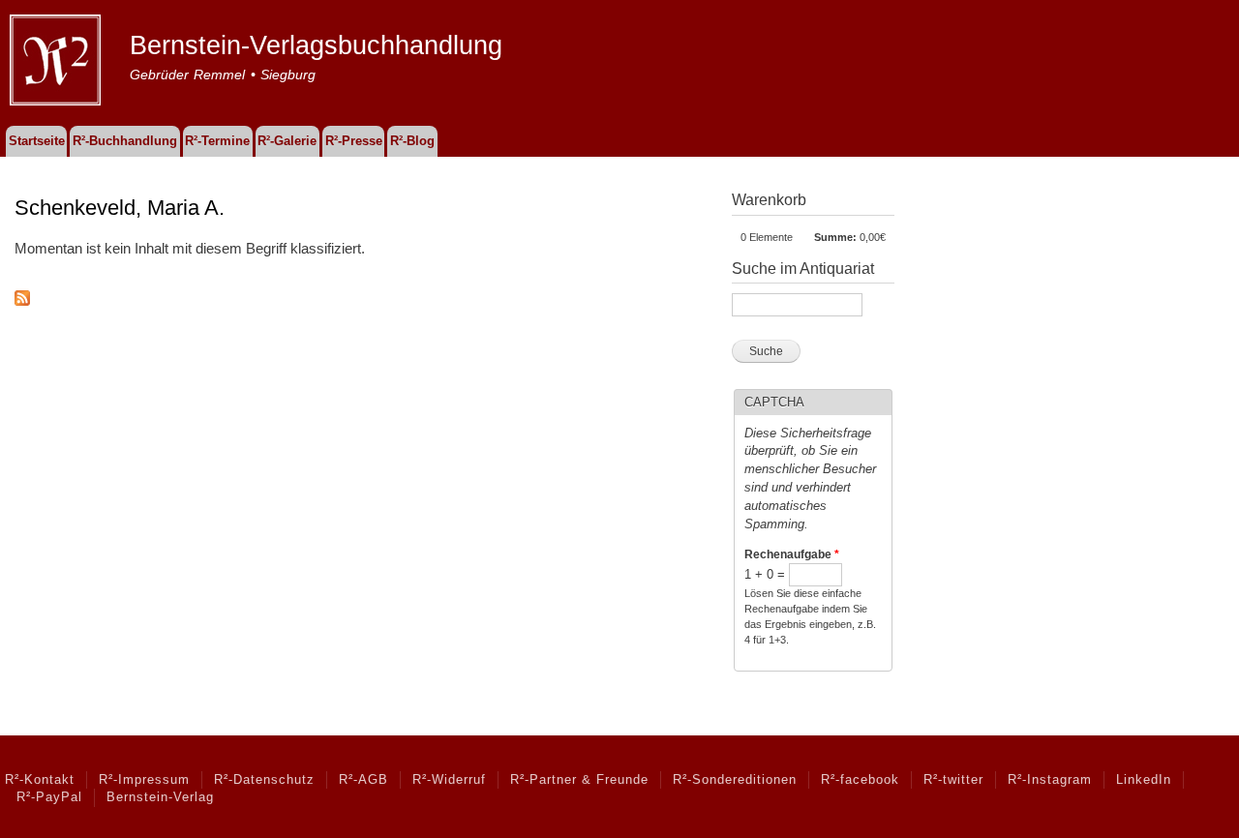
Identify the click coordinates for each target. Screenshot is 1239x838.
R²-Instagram (1050, 780)
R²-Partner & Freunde (579, 780)
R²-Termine (217, 141)
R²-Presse (353, 141)
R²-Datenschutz (264, 780)
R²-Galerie (287, 141)
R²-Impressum (144, 780)
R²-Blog (412, 141)
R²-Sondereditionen (735, 780)
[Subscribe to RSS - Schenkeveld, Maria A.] (22, 294)
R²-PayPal (49, 797)
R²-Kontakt (40, 780)
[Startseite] (57, 63)
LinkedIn (1143, 780)
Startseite (37, 141)
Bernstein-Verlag (160, 797)
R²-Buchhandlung (125, 141)
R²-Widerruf (449, 780)
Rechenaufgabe (791, 554)
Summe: (835, 237)
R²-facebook (860, 780)
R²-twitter (953, 780)
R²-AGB (363, 780)
